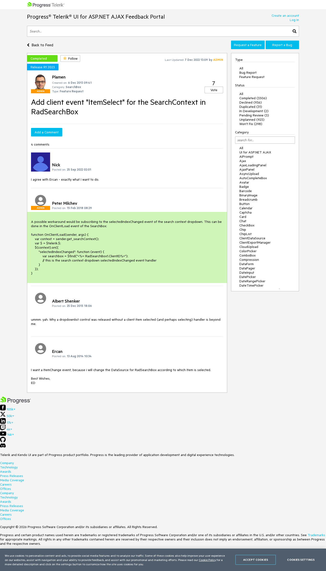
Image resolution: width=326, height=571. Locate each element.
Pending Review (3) (254, 115)
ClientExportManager (255, 242)
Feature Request (251, 77)
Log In (294, 20)
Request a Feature (248, 45)
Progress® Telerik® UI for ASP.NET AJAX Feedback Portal (96, 16)
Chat (242, 221)
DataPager (247, 268)
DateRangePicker (252, 281)
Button (244, 204)
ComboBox (247, 255)
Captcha (245, 212)
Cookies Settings (301, 559)
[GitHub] (3, 441)
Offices (5, 489)
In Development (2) (253, 111)
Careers (6, 484)
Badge (244, 186)
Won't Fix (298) (250, 124)
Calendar (245, 208)
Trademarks (316, 535)
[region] (163, 560)
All (241, 68)
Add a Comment (47, 132)
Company (7, 463)
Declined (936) (250, 102)
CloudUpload (248, 247)
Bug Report (248, 72)
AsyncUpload (249, 174)
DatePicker (247, 277)
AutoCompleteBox (253, 178)
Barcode (245, 191)
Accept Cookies (255, 559)
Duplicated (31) (250, 107)
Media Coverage (12, 480)
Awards (5, 471)
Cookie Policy (207, 560)
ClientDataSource (252, 238)
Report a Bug (282, 45)
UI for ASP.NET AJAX (255, 152)
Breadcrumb (248, 199)
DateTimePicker (251, 285)
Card (242, 217)
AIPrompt (246, 156)
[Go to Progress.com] (15, 402)
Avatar (244, 182)
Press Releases (11, 476)
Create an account (285, 15)
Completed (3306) (253, 98)
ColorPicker (248, 251)
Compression (249, 259)
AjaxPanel (246, 169)
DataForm (246, 264)
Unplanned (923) (251, 119)
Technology (9, 467)
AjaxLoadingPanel (252, 165)
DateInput (246, 272)
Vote (213, 90)
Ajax (242, 161)
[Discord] (3, 447)
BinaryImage (248, 195)
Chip (242, 229)
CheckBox (246, 225)
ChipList (245, 234)
